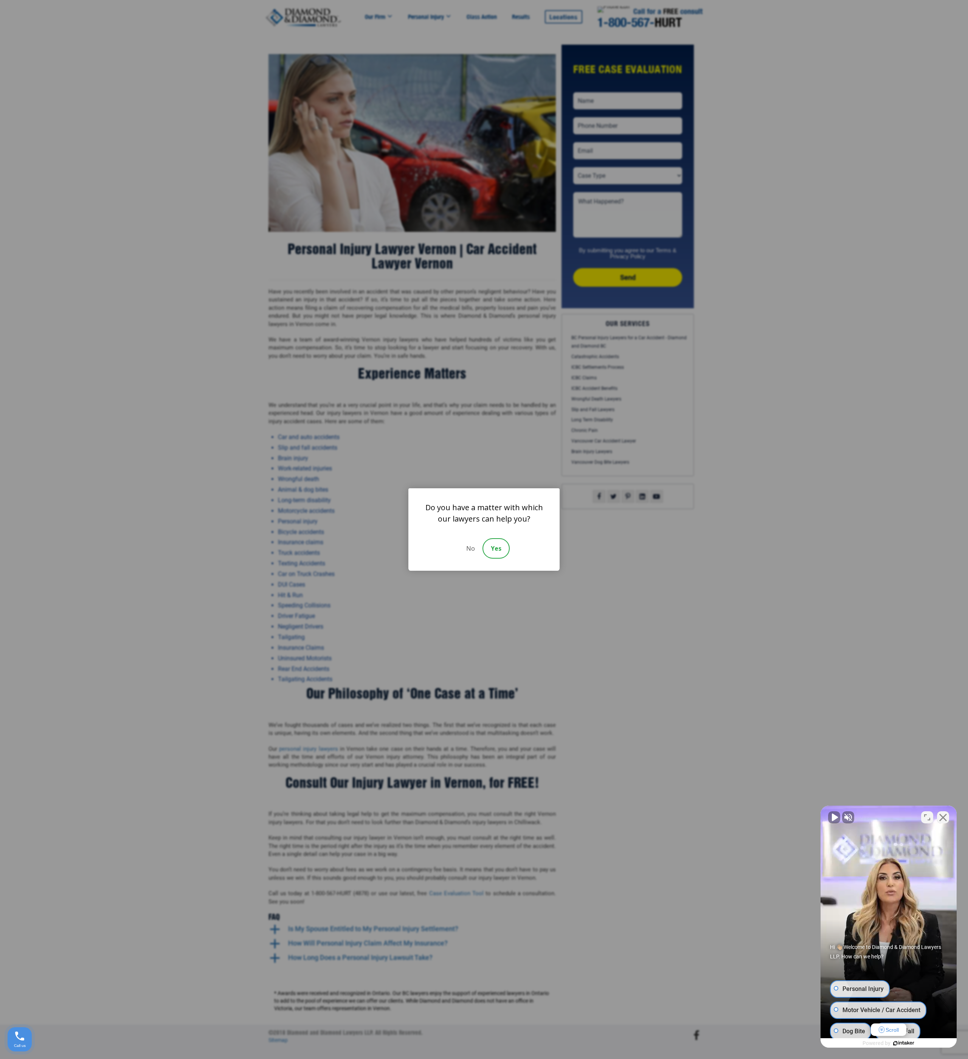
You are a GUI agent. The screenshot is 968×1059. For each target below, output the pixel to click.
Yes (496, 548)
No (470, 548)
